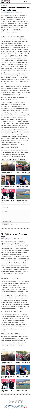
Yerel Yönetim (23, 159)
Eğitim (3, 159)
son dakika (15, 159)
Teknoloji (3, 349)
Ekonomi (9, 159)
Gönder (5, 224)
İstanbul (14, 345)
